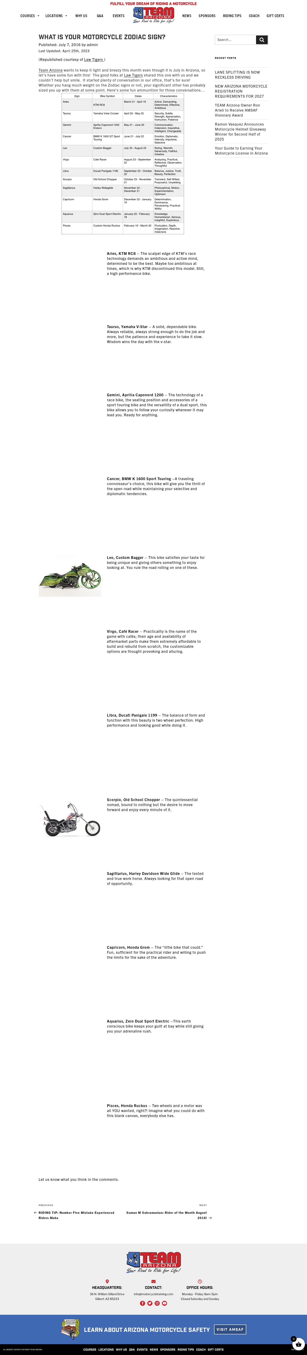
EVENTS (142, 1350)
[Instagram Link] (157, 1303)
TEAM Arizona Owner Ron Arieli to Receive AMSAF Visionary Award (237, 110)
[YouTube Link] (164, 1303)
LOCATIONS (106, 1350)
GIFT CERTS (216, 1350)
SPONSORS (167, 1350)
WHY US (121, 1350)
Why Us (81, 15)
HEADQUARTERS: (107, 1288)
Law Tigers (94, 59)
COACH (201, 1350)
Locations (54, 15)
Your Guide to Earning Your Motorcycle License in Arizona (241, 150)
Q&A (100, 15)
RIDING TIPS (186, 1350)
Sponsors (207, 15)
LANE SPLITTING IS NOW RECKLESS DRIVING (237, 74)
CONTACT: (153, 1288)
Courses (27, 15)
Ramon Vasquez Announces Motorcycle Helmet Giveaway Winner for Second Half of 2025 (240, 131)
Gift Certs (275, 15)
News (186, 15)
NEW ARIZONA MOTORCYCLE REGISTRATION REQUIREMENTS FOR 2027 (241, 91)
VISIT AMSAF (230, 1330)
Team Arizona (51, 70)
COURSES (89, 1350)
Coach (254, 15)
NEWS (154, 1350)
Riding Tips (232, 15)
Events (119, 15)
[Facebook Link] (142, 1303)
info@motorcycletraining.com (153, 1294)
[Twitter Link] (149, 1303)
